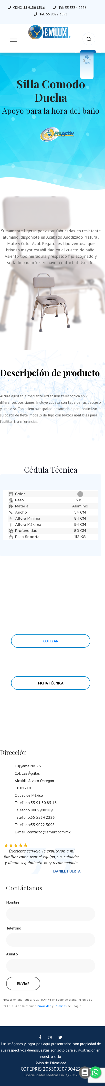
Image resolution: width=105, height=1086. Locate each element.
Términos (60, 1006)
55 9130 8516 (34, 7)
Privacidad (44, 1006)
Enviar (23, 983)
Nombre (12, 902)
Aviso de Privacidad (50, 1062)
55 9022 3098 (56, 14)
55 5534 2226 (75, 7)
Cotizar (50, 640)
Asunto (12, 954)
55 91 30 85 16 (44, 802)
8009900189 (42, 809)
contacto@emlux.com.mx (49, 831)
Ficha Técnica (50, 683)
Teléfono (13, 928)
